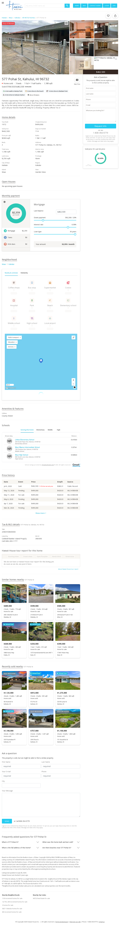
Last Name (45, 762)
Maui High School (21, 455)
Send (7, 821)
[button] (14, 337)
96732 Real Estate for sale (41, 898)
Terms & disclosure (61, 922)
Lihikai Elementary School (24, 439)
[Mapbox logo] (11, 387)
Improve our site (75, 922)
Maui (4, 264)
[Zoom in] (73, 380)
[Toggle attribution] (74, 387)
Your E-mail (6, 771)
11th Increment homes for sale (12, 898)
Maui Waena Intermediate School (27, 447)
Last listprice (38, 211)
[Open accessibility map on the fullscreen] (73, 337)
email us (102, 922)
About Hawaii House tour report (68, 569)
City (3, 781)
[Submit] (67, 6)
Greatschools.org (48, 465)
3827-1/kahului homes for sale (12, 909)
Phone (43, 771)
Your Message (7, 791)
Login (107, 5)
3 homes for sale (7, 905)
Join (114, 5)
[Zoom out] (73, 384)
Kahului (11, 264)
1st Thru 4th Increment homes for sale (14, 902)
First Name (6, 762)
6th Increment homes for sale (12, 912)
